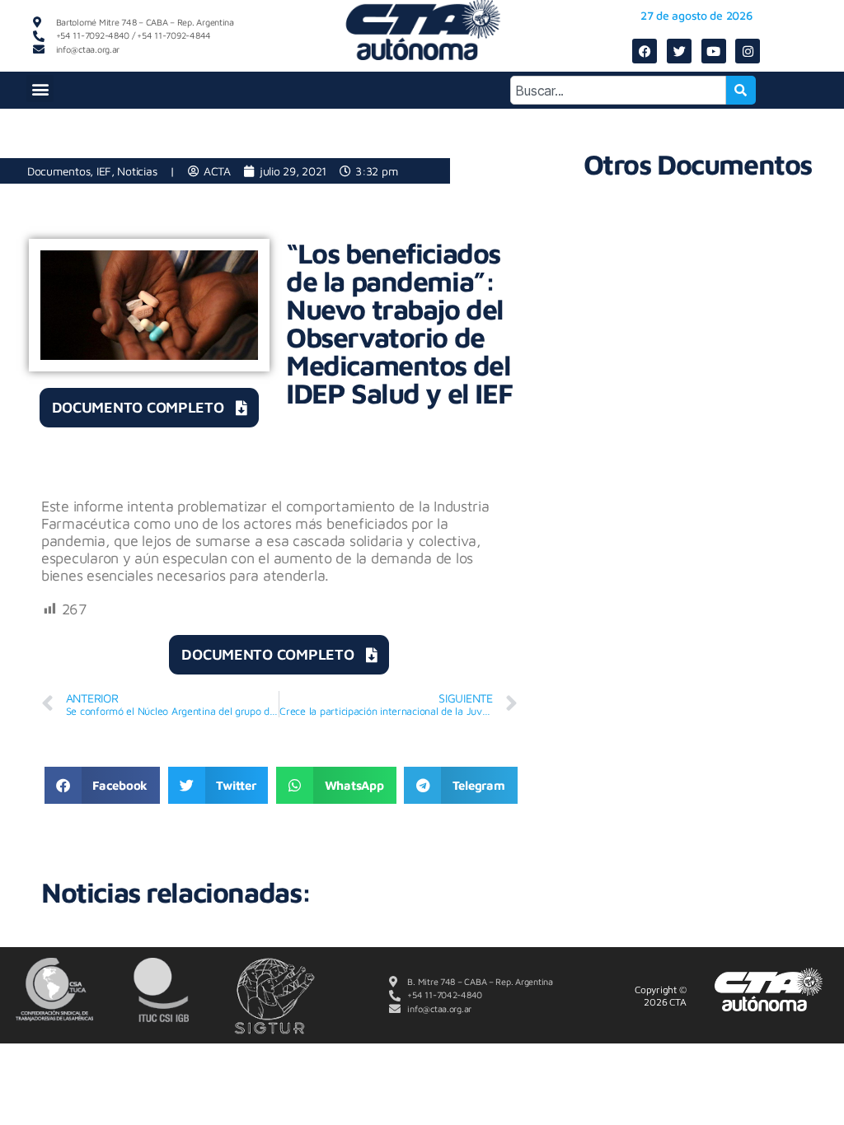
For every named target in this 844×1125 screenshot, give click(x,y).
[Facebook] (644, 51)
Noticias (137, 171)
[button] (40, 88)
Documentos (58, 171)
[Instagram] (747, 51)
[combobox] (618, 90)
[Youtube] (713, 51)
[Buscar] (741, 90)
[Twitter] (679, 51)
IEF (103, 171)
